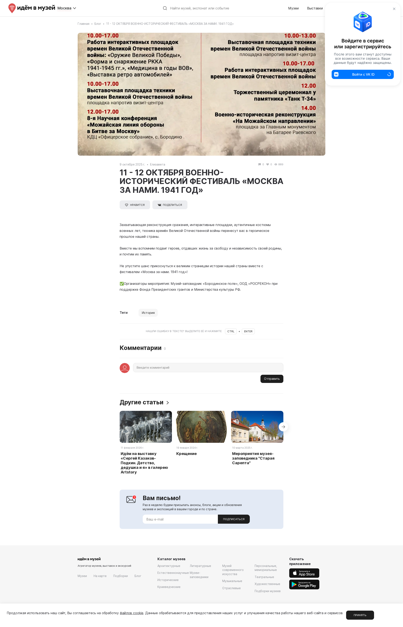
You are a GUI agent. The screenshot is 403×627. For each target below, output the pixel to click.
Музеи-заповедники (199, 575)
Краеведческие (169, 587)
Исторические (168, 580)
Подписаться (234, 519)
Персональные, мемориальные (266, 568)
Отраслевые (231, 588)
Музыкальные (232, 581)
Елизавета (157, 164)
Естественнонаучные (173, 572)
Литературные (200, 566)
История (148, 313)
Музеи (293, 8)
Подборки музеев (268, 591)
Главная (83, 23)
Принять (360, 615)
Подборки (120, 576)
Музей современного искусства (233, 570)
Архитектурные (168, 566)
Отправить (272, 378)
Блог (97, 23)
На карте (100, 576)
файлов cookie (131, 613)
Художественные (267, 584)
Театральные (264, 577)
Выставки (315, 8)
